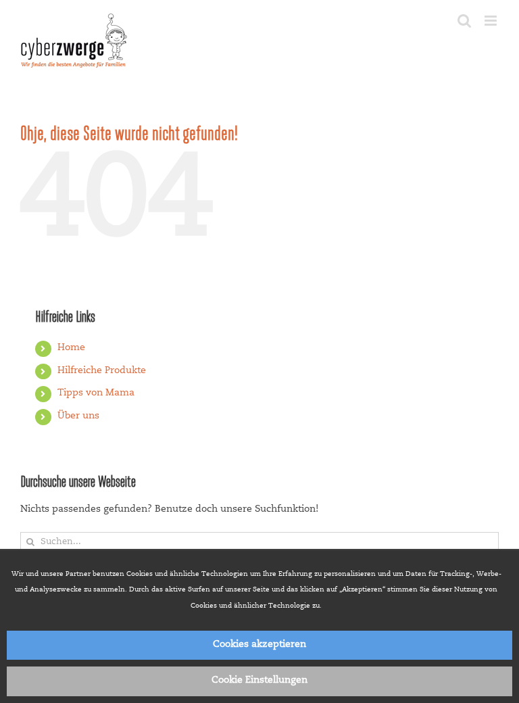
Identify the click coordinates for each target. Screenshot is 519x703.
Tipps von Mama (95, 393)
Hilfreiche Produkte (101, 371)
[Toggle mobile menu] (492, 21)
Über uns (78, 416)
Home (71, 348)
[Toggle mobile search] (464, 21)
